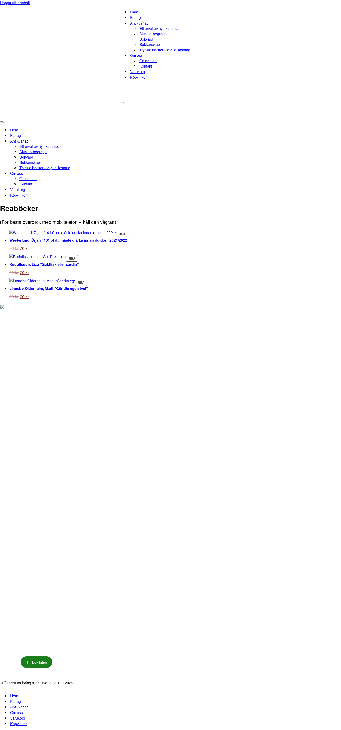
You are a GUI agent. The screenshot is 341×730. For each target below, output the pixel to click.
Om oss (16, 712)
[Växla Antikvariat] (81, 141)
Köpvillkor (138, 77)
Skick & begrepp (153, 33)
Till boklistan (36, 662)
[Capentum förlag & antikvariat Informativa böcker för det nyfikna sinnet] (60, 59)
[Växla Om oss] (81, 173)
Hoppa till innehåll (15, 2)
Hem (134, 12)
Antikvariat (19, 707)
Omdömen (148, 60)
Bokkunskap (149, 44)
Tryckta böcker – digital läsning (164, 49)
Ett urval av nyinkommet (159, 28)
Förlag (135, 17)
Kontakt (145, 66)
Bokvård (146, 39)
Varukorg (137, 71)
